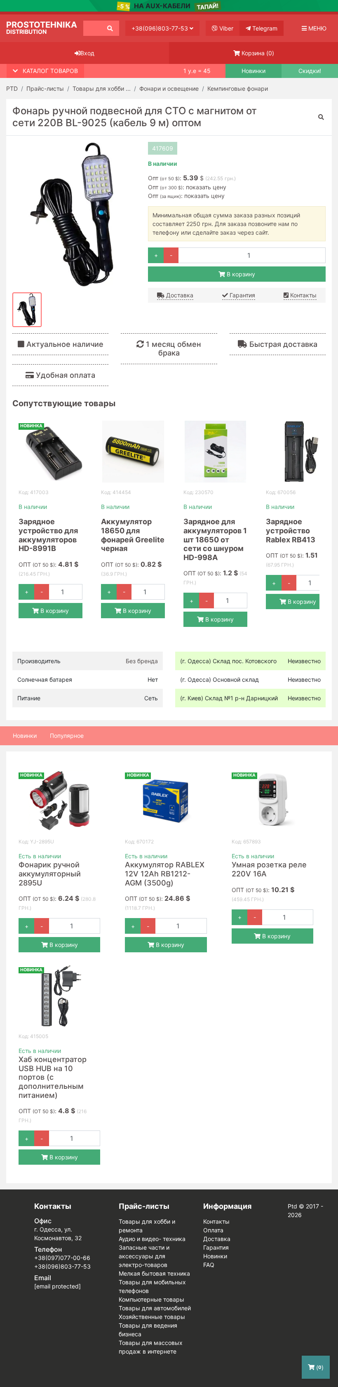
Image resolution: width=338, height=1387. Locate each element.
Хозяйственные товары (152, 1316)
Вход (87, 53)
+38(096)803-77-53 (160, 28)
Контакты (303, 295)
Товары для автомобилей (155, 1308)
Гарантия (241, 295)
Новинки (253, 71)
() (258, 53)
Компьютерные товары (151, 1299)
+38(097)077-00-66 (62, 1257)
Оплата (213, 1230)
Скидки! (309, 71)
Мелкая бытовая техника (154, 1273)
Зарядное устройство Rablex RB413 (290, 530)
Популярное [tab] (67, 735)
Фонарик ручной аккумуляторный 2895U (50, 873)
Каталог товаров (50, 70)
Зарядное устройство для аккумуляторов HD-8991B (48, 535)
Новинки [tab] (25, 735)
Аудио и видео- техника (152, 1238)
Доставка (178, 295)
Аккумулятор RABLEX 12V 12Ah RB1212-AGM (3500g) (164, 873)
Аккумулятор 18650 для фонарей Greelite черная (132, 535)
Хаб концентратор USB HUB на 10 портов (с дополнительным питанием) (53, 1077)
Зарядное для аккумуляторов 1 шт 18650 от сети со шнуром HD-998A (215, 539)
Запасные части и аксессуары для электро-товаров (144, 1256)
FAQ (208, 1264)
